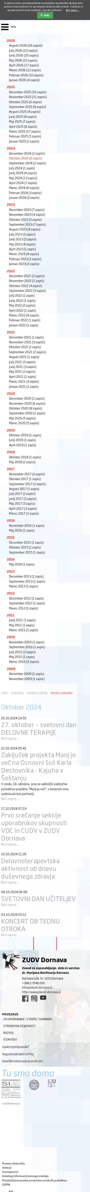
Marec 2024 (24, 187)
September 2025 (27, 106)
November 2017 (27, 474)
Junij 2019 (22, 439)
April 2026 (24, 65)
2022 (11, 271)
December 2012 (26, 598)
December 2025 (28, 92)
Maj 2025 (22, 121)
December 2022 (27, 275)
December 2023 (27, 209)
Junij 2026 (24, 55)
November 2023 (27, 214)
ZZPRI (6, 1185)
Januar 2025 (24, 141)
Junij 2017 (22, 498)
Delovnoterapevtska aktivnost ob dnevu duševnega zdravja (30, 868)
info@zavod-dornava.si (37, 987)
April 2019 (22, 444)
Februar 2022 (24, 320)
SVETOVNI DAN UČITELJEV (38, 898)
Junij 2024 (23, 172)
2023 (11, 204)
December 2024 (27, 153)
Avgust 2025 (24, 111)
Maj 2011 (22, 625)
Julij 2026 (23, 50)
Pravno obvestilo (13, 1163)
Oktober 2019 (25, 435)
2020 (11, 393)
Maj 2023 (22, 244)
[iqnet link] (34, 1084)
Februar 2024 (25, 192)
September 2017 (27, 483)
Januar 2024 (24, 197)
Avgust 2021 (24, 356)
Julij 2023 (22, 234)
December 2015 (26, 542)
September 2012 (27, 603)
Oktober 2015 (25, 547)
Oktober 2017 (25, 478)
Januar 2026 (24, 79)
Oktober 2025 (25, 101)
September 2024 (27, 163)
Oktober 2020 (25, 408)
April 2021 (22, 376)
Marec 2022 (24, 315)
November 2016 (26, 525)
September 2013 (27, 581)
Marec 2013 (23, 586)
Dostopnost (10, 1172)
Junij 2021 (22, 366)
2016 (11, 520)
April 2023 (22, 249)
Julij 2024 (22, 168)
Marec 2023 (24, 253)
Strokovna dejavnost (19, 1026)
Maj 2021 (22, 371)
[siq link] (11, 1084)
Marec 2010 (24, 661)
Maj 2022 (22, 305)
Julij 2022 (22, 295)
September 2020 (27, 413)
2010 (11, 636)
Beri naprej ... (10, 738)
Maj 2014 (22, 564)
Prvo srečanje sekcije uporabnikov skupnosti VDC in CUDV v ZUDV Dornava (34, 826)
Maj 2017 (22, 503)
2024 (11, 148)
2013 (11, 571)
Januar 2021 (23, 386)
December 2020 (27, 398)
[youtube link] (43, 997)
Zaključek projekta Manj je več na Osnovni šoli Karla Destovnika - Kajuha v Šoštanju (38, 766)
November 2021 (27, 342)
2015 (11, 537)
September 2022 (27, 290)
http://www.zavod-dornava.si (41, 992)
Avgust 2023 (24, 229)
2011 (10, 615)
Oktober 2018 (25, 457)
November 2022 (26, 280)
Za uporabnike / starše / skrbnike (27, 1019)
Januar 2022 (23, 325)
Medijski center (37, 693)
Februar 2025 (25, 136)
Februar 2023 (25, 258)
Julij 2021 (22, 361)
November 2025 (28, 96)
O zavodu (17, 693)
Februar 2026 (26, 75)
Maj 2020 (22, 418)
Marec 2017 (24, 513)
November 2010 (26, 642)
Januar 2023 (24, 263)
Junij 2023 (22, 239)
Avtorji (6, 1168)
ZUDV (4, 693)
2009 (11, 668)
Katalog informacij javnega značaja (25, 1176)
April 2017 (23, 508)
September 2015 (27, 552)
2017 (11, 468)
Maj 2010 (22, 656)
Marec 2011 (23, 629)
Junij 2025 (23, 116)
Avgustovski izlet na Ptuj (17, 1054)
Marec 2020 (24, 422)
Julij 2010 (22, 651)
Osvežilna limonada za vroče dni (22, 1061)
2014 (11, 559)
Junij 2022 (22, 300)
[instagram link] (34, 998)
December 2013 (26, 576)
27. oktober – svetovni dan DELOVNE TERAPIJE (39, 728)
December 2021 (26, 337)
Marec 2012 (23, 608)
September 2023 (27, 224)
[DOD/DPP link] (52, 1083)
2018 (11, 452)
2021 (11, 332)
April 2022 (22, 310)
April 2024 (23, 182)
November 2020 (27, 403)
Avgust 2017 (24, 488)
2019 (11, 430)
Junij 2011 (22, 620)
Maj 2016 (22, 530)
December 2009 (26, 673)
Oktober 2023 (25, 219)
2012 (11, 593)
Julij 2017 (22, 493)
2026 (11, 40)
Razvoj (8, 1032)
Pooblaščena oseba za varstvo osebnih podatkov (34, 1180)
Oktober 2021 (25, 346)
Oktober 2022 (25, 285)
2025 (11, 86)
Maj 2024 (23, 178)
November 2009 (27, 678)
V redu (45, 15)
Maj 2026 (23, 60)
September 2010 (27, 646)
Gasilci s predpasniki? (15, 1046)
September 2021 (27, 351)
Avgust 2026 (25, 45)
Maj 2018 (22, 461)
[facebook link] (25, 998)
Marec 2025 (25, 131)
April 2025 (23, 126)
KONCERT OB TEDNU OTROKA (30, 924)
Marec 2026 (25, 70)
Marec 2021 (24, 381)
